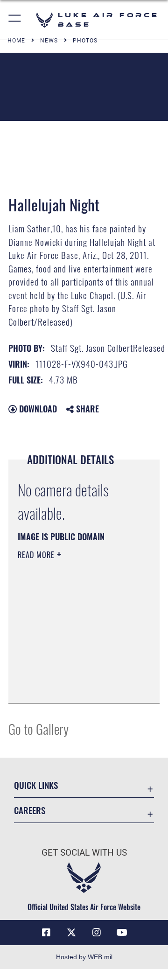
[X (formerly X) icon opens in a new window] (71, 933)
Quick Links (36, 785)
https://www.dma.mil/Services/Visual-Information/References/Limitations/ (74, 686)
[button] (15, 20)
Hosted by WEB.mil (84, 957)
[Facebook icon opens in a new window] (46, 933)
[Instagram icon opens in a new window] (97, 933)
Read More (37, 554)
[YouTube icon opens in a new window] (122, 933)
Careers (29, 810)
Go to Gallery (38, 728)
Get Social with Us (84, 852)
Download (37, 409)
